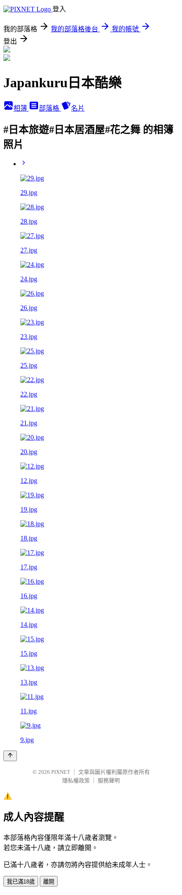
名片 (78, 108)
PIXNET (60, 772)
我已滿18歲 (21, 881)
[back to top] (10, 756)
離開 (48, 881)
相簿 (21, 108)
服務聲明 (109, 780)
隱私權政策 (76, 780)
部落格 (50, 108)
